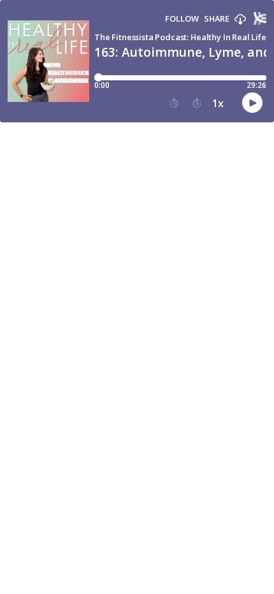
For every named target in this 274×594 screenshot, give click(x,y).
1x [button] (218, 103)
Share (216, 19)
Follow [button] (182, 19)
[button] (240, 19)
